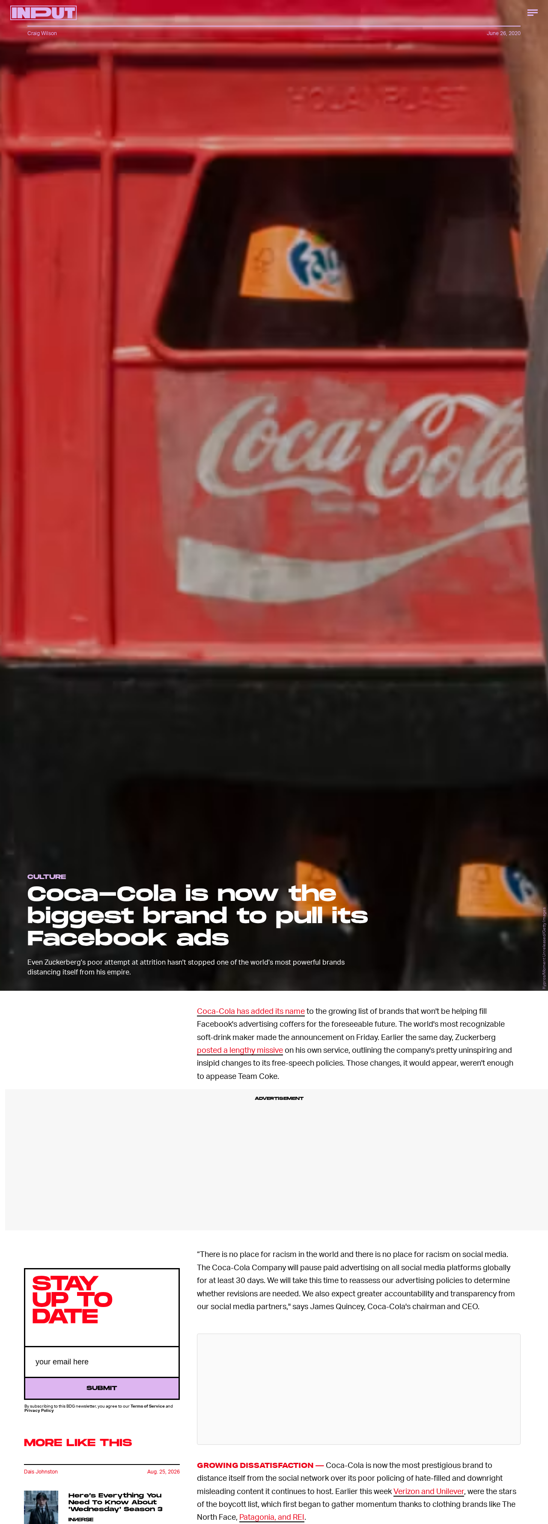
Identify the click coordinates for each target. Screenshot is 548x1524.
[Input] (43, 13)
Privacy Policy (39, 1410)
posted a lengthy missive (240, 1050)
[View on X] (359, 1389)
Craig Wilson (42, 33)
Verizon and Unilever (428, 1491)
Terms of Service (148, 1406)
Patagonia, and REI (271, 1516)
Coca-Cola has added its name (251, 1011)
